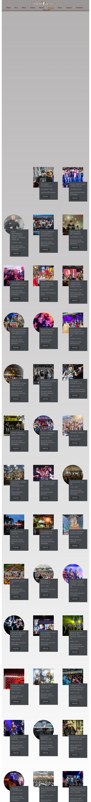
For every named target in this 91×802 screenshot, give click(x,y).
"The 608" (46, 10)
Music (24, 8)
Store (60, 8)
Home (8, 8)
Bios (16, 8)
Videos (32, 8)
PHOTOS (45, 196)
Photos (50, 8)
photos (74, 198)
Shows (41, 8)
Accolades (79, 8)
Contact (69, 8)
